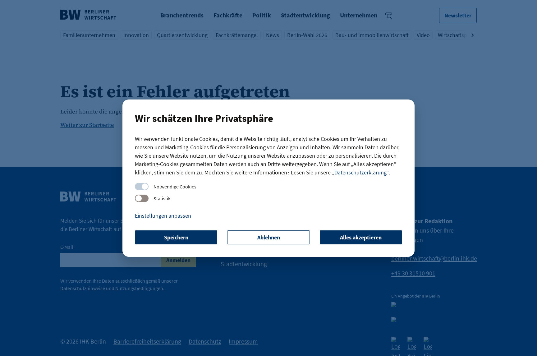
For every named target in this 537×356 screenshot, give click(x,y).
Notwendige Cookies (175, 186)
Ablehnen (268, 237)
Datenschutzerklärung (360, 172)
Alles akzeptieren (361, 237)
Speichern (176, 237)
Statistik (162, 198)
